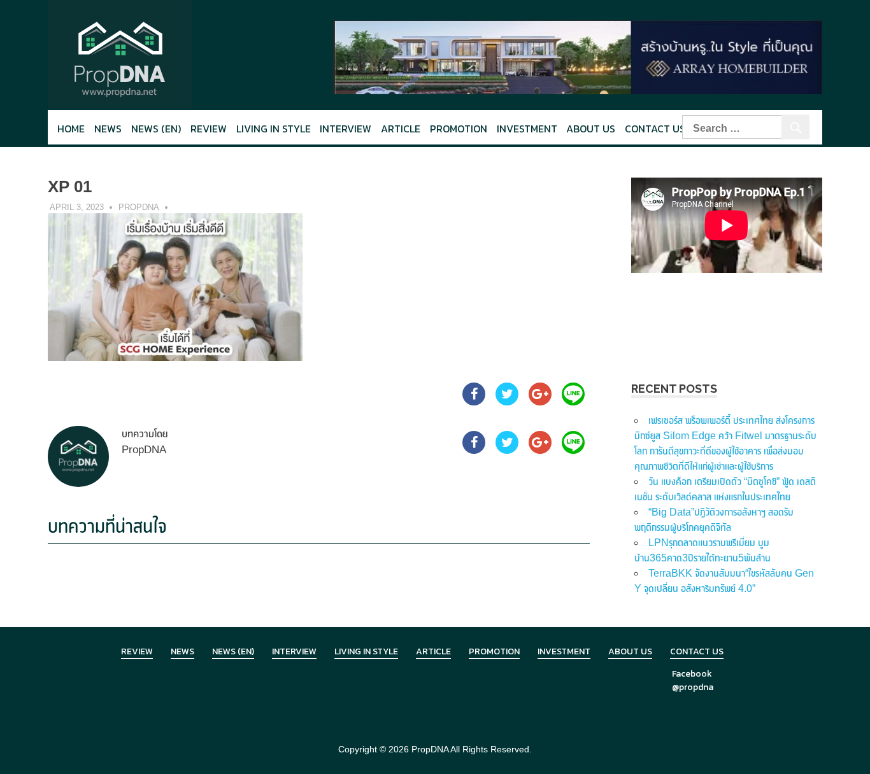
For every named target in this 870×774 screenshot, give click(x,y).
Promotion (458, 128)
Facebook (692, 673)
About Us (590, 128)
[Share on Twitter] (507, 402)
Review (208, 128)
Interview (345, 128)
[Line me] (573, 402)
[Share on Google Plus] (540, 402)
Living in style (273, 128)
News (108, 128)
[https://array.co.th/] (577, 56)
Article (400, 128)
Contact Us (655, 128)
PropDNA (138, 207)
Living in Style (366, 651)
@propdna (692, 687)
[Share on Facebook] (473, 402)
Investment (527, 128)
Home (71, 128)
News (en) (156, 128)
